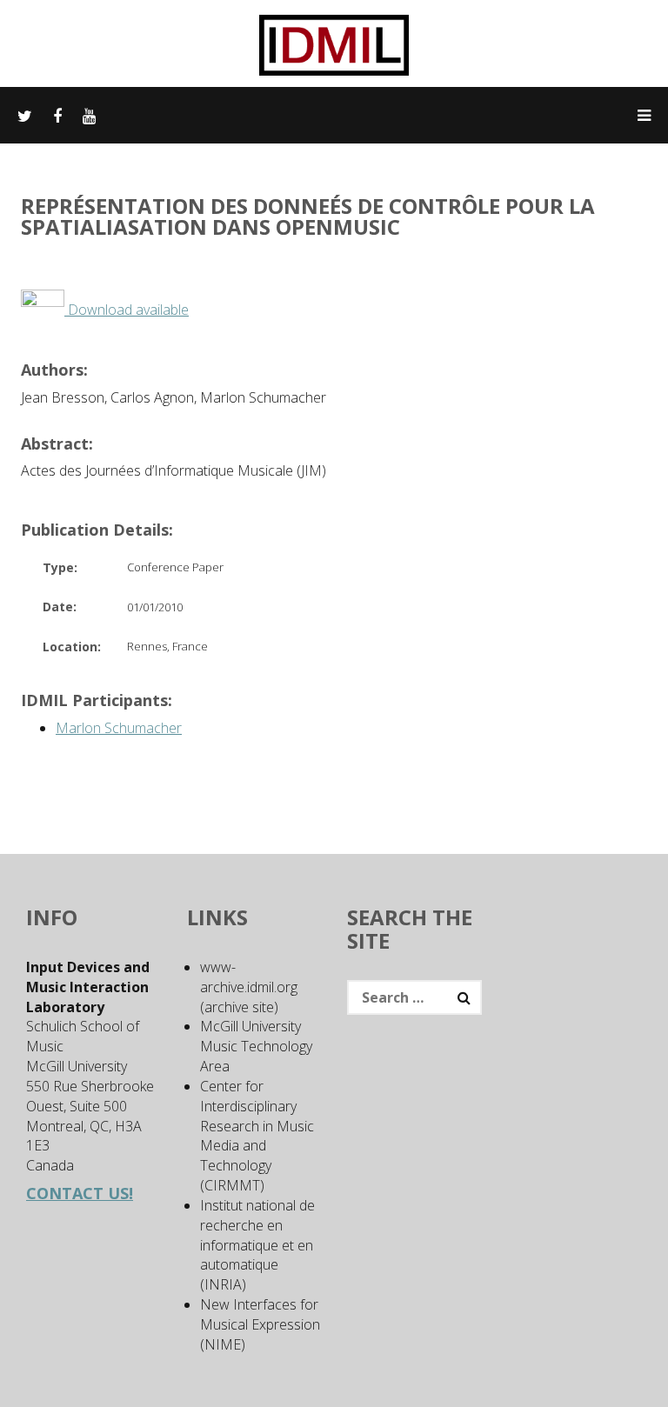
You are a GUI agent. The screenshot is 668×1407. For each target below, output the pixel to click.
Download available (126, 309)
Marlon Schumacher (119, 727)
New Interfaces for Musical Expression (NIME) (260, 1324)
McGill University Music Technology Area (256, 1046)
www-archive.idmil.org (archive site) (248, 987)
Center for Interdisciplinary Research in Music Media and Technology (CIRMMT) (257, 1136)
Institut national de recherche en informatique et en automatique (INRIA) (257, 1245)
